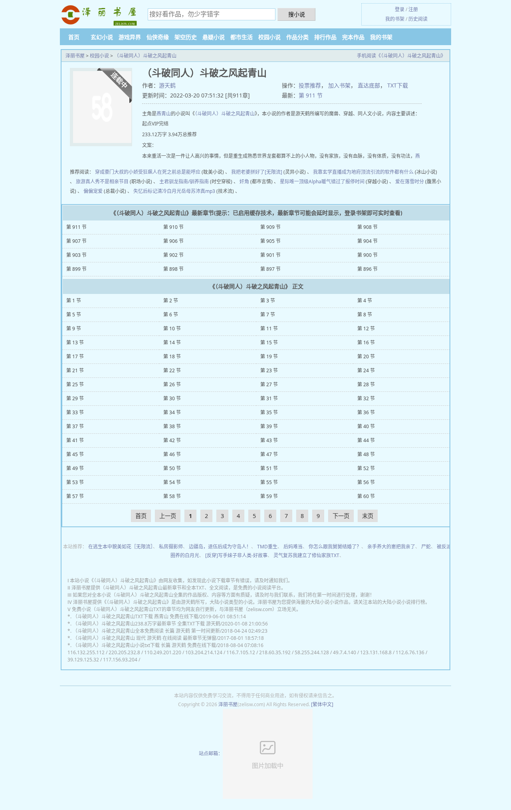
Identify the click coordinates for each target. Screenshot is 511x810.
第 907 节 (76, 241)
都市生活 (241, 37)
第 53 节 (75, 482)
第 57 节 (75, 496)
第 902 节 (173, 255)
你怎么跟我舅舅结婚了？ (335, 546)
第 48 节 (366, 454)
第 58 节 (172, 496)
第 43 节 (269, 440)
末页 (367, 516)
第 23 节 (269, 370)
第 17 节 (75, 356)
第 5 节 (73, 314)
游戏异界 (130, 37)
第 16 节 (366, 342)
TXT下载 (397, 85)
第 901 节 (270, 255)
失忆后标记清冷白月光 (157, 191)
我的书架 (394, 19)
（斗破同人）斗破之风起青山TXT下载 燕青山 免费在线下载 (135, 616)
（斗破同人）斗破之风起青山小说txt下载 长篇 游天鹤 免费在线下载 (144, 645)
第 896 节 (367, 269)
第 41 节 (75, 440)
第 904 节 (367, 241)
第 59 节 (269, 496)
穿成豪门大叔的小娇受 (119, 172)
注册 (413, 9)
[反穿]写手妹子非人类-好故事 (236, 555)
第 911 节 (311, 95)
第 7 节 (267, 314)
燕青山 (163, 113)
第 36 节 (366, 412)
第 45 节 (75, 454)
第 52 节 (366, 468)
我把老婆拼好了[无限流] (256, 172)
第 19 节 (269, 356)
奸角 (244, 181)
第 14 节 (172, 342)
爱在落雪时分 (409, 181)
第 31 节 (269, 398)
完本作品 (353, 37)
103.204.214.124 (203, 652)
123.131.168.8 (376, 652)
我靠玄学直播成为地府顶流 (341, 172)
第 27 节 (269, 384)
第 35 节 (269, 412)
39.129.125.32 (83, 659)
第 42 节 (172, 440)
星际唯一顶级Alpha (300, 181)
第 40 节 (366, 426)
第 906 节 (173, 241)
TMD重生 (267, 546)
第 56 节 (366, 482)
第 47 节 (269, 454)
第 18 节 (172, 356)
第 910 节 (173, 227)
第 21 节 (75, 370)
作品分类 (297, 37)
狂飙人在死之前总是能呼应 (171, 172)
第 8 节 (364, 314)
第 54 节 (172, 482)
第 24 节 (366, 370)
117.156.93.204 (120, 659)
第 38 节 (172, 426)
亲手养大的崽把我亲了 (391, 546)
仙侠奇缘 (158, 37)
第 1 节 (73, 300)
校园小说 (269, 37)
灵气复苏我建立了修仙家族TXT (306, 555)
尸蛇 (426, 546)
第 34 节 (172, 412)
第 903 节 (76, 255)
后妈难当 (293, 546)
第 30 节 (172, 398)
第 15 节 (269, 342)
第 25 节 (75, 384)
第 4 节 (364, 300)
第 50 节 (172, 468)
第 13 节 (75, 342)
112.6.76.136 (410, 652)
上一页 (167, 516)
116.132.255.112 (86, 652)
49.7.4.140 (344, 652)
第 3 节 (267, 300)
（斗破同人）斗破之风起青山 (145, 55)
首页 (73, 37)
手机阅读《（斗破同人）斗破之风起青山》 (401, 55)
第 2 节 (170, 300)
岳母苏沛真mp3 (198, 191)
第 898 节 (173, 269)
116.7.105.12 (240, 652)
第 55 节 (269, 482)
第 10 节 (172, 328)
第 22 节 (172, 370)
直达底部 (369, 85)
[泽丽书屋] (100, 15)
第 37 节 (75, 426)
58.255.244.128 (312, 652)
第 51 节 (269, 468)
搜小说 (296, 14)
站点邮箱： (211, 753)
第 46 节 (172, 454)
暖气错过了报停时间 (342, 181)
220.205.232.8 (124, 652)
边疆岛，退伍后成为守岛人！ (220, 546)
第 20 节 (366, 356)
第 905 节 (270, 241)
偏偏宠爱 (93, 191)
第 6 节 (170, 314)
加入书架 (339, 85)
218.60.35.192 (275, 652)
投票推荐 (310, 85)
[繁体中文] (322, 704)
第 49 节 (75, 468)
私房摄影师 (171, 546)
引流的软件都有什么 (392, 172)
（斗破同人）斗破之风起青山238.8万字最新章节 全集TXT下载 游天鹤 (146, 623)
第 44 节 (366, 440)
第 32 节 (366, 398)
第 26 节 (172, 384)
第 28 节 (366, 384)
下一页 (341, 516)
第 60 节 (366, 496)
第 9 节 (73, 328)
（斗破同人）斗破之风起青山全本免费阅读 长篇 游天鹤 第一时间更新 (146, 630)
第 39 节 (269, 426)
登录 (399, 9)
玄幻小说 (102, 37)
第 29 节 (75, 398)
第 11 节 (269, 328)
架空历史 (185, 37)
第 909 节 (270, 227)
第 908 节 (367, 227)
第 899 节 (76, 269)
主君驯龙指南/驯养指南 (184, 181)
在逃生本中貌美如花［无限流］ (120, 546)
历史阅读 (418, 19)
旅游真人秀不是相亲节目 (102, 181)
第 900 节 (367, 255)
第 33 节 (75, 412)
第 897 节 (270, 269)
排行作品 (325, 37)
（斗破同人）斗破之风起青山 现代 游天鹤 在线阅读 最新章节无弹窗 (144, 638)
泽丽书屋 (75, 55)
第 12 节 (366, 328)
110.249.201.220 (162, 652)
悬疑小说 (213, 37)
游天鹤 (167, 85)
